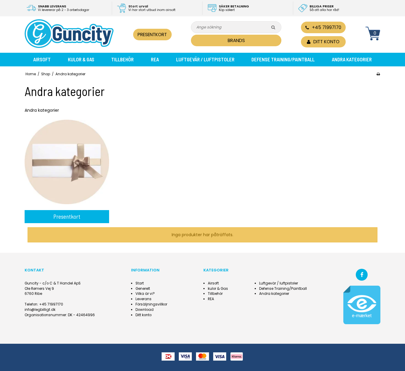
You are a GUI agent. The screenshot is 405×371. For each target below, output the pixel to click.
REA (155, 59)
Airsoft (42, 59)
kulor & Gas (81, 59)
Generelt (142, 288)
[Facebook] (362, 275)
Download (144, 309)
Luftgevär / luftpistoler (205, 59)
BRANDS (236, 40)
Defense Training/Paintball (283, 59)
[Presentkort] (67, 162)
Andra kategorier (352, 59)
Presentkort (152, 34)
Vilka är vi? (145, 293)
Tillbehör (122, 59)
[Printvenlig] (378, 74)
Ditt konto (143, 315)
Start (139, 283)
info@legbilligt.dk (40, 309)
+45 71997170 (326, 27)
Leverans (143, 299)
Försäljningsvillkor (151, 304)
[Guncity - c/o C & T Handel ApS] (69, 33)
